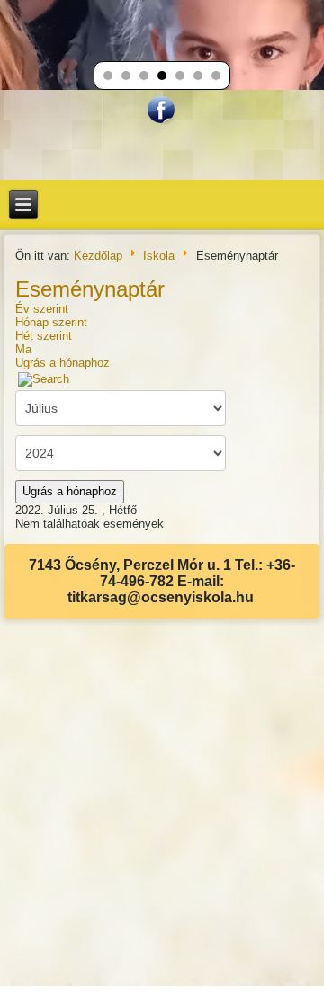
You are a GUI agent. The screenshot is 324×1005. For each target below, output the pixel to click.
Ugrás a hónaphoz (62, 362)
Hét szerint (43, 335)
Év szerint (41, 309)
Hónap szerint (51, 322)
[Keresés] (44, 379)
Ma (23, 349)
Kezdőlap (98, 255)
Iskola (159, 255)
